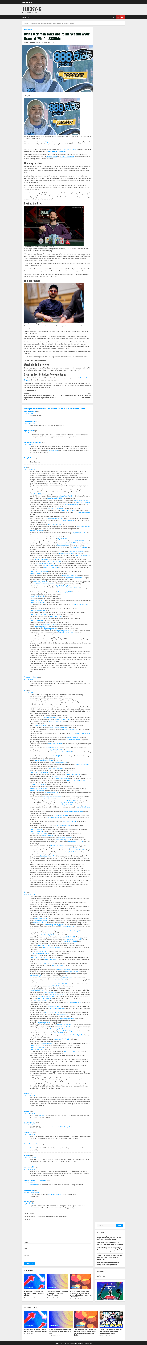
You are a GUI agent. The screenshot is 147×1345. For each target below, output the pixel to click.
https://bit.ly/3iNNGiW (44, 998)
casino (76, 1208)
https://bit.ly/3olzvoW (83, 807)
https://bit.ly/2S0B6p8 (83, 502)
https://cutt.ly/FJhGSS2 (37, 976)
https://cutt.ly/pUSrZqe (39, 784)
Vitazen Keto (34, 1185)
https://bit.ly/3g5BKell (65, 592)
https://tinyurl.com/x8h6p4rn (51, 947)
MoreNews (79, 1343)
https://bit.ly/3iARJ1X (36, 1045)
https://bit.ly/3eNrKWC (52, 1012)
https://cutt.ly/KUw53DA (37, 610)
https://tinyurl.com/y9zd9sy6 (75, 578)
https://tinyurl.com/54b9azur (39, 772)
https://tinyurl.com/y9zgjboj (54, 518)
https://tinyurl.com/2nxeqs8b (39, 789)
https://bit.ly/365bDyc (71, 504)
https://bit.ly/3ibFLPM (66, 633)
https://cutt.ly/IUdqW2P (82, 555)
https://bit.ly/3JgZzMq (69, 801)
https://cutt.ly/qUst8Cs (56, 721)
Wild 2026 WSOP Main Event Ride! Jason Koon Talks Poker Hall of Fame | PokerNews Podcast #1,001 (109, 1257)
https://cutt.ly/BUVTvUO (61, 1039)
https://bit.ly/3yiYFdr (36, 531)
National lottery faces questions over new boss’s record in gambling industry (34, 1281)
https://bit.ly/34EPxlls (36, 620)
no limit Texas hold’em (67, 157)
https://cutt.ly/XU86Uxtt (37, 990)
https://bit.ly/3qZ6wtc (55, 768)
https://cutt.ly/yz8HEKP (81, 500)
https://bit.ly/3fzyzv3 (63, 539)
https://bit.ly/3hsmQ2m (47, 963)
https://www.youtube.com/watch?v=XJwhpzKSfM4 (57, 1127)
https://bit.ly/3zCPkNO (61, 815)
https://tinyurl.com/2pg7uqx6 (42, 953)
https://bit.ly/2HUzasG (57, 1008)
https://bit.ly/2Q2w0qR (83, 733)
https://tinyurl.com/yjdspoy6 (56, 508)
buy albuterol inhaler (55, 1194)
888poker (48, 142)
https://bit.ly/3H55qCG (70, 941)
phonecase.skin (29, 1167)
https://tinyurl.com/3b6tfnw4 (39, 957)
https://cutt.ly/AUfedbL (66, 553)
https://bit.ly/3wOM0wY (66, 1019)
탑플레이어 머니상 (29, 1123)
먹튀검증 (26, 1111)
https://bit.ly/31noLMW (42, 563)
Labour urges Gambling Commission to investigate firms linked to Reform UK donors (57, 1281)
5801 (25, 892)
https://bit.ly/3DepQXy (73, 774)
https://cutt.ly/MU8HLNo (67, 520)
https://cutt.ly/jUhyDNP (54, 498)
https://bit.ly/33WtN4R (37, 596)
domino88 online (52, 450)
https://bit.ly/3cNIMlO (44, 1023)
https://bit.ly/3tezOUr (54, 1006)
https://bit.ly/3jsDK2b (51, 959)
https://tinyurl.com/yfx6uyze (44, 760)
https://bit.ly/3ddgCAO (69, 576)
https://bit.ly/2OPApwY (37, 600)
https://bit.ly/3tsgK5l (36, 574)
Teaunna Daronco (30, 412)
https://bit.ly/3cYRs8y (67, 852)
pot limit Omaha (51, 157)
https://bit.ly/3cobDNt (37, 602)
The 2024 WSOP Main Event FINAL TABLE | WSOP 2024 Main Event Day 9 (75, 396)
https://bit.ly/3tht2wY (50, 629)
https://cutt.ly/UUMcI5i (37, 1049)
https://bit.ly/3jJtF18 (61, 762)
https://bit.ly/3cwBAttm (64, 1025)
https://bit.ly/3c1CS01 (59, 776)
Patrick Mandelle (30, 42)
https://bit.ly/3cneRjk (60, 980)
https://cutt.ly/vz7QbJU (42, 921)
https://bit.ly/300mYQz (41, 1000)
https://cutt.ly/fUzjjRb (54, 756)
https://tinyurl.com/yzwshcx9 (39, 614)
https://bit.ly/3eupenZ (73, 740)
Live (122, 17)
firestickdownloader (31, 677)
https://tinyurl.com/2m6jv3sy (39, 571)
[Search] (113, 17)
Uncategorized (28, 29)
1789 (25, 467)
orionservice (28, 1132)
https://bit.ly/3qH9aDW (76, 1035)
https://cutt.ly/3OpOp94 (74, 939)
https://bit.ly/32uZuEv (83, 764)
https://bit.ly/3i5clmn (36, 829)
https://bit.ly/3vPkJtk (43, 945)
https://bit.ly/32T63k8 (65, 752)
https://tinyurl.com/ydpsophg (75, 780)
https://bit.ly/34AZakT (73, 588)
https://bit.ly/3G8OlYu (50, 625)
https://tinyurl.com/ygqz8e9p (55, 925)
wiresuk (26, 1093)
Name (26, 1242)
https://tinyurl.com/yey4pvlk (46, 996)
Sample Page (25, 17)
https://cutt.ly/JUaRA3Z (69, 543)
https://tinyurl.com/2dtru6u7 (59, 727)
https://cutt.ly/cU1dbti (65, 838)
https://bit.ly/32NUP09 (70, 1051)
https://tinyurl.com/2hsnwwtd (51, 797)
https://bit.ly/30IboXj (68, 805)
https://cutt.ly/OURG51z (75, 842)
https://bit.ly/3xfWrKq (68, 510)
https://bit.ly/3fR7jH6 (69, 927)
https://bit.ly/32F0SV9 (56, 1033)
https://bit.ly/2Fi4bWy (83, 527)
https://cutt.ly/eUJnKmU (63, 719)
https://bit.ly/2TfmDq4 (64, 1027)
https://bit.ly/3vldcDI (63, 545)
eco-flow (27, 1155)
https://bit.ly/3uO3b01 (69, 937)
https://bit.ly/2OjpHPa (41, 627)
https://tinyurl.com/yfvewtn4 (57, 994)
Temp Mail (33, 1148)
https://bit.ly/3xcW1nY (56, 750)
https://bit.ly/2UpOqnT (70, 729)
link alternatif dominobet (33, 442)
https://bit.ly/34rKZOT (41, 919)
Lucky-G (32, 9)
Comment (27, 1219)
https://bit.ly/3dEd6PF (77, 850)
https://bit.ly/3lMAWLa (83, 512)
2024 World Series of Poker (57, 151)
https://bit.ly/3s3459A (62, 778)
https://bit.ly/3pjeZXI (41, 559)
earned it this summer (70, 149)
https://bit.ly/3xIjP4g (66, 978)
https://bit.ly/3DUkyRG (40, 833)
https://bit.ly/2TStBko (55, 744)
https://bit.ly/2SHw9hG (37, 494)
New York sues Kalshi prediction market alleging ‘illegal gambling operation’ (108, 1264)
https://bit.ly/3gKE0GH (67, 496)
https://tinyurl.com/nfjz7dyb (79, 604)
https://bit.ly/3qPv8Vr (40, 582)
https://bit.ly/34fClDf (54, 525)
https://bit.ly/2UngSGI (73, 931)
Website (26, 1255)
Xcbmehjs (27, 1202)
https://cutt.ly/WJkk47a (58, 965)
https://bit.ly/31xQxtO (54, 986)
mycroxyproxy (29, 431)
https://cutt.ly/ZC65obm (75, 551)
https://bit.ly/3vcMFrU (51, 793)
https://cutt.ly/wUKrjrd (51, 717)
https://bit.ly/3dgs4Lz (72, 738)
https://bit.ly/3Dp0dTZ (63, 1014)
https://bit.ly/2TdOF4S (69, 821)
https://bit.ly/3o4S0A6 (79, 533)
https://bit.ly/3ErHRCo (52, 748)
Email (26, 1249)
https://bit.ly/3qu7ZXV (47, 935)
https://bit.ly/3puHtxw (37, 1047)
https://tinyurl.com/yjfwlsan (45, 584)
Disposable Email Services (32, 1144)
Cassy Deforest (29, 458)
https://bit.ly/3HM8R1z (61, 984)
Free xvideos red (29, 421)
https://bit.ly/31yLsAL (57, 1029)
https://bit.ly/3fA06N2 (69, 848)
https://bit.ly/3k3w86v (37, 791)
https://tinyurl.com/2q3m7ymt (73, 811)
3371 (25, 691)
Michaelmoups (29, 1190)
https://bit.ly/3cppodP (47, 856)
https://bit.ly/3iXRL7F (77, 541)
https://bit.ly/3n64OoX (67, 803)
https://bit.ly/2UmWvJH (47, 799)
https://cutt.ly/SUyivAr (49, 565)
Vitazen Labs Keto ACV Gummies (35, 1181)
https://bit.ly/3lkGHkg (65, 1031)
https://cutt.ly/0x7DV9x (50, 567)
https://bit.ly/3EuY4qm (64, 825)
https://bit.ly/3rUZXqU (55, 817)
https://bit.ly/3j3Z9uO (63, 970)
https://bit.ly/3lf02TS (49, 992)
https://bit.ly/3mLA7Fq (48, 835)
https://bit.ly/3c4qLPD (63, 631)
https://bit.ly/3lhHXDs (54, 561)
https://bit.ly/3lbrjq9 (47, 1043)
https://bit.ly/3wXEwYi (57, 846)
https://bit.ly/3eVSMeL (79, 547)
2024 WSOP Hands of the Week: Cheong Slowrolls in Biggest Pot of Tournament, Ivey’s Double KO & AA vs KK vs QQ (40, 397)
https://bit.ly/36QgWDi (74, 1002)
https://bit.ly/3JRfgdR (36, 831)
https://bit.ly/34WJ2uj (62, 586)
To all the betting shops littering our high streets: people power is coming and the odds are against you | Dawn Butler (80, 1281)
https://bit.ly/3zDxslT (56, 616)
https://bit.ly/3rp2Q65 (72, 972)
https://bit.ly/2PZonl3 (39, 725)
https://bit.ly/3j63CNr (39, 923)
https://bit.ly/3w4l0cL (41, 951)
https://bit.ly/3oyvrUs (62, 840)
